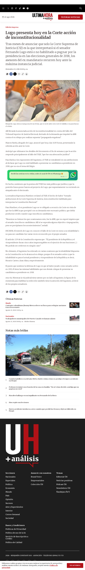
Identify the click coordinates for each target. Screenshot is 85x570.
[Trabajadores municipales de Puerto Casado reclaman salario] (74, 318)
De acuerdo (75, 565)
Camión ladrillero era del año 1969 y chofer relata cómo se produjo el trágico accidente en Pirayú (43, 380)
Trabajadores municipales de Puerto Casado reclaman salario (30, 319)
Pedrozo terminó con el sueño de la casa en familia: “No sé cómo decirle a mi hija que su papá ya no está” (44, 388)
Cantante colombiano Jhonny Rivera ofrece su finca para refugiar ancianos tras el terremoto (36, 306)
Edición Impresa (12, 27)
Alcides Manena (29, 321)
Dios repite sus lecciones (19, 402)
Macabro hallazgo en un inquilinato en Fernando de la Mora (32, 396)
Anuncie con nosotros (41, 473)
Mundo (8, 303)
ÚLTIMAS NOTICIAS (70, 17)
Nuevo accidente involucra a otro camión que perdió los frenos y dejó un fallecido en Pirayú (42, 410)
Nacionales (10, 316)
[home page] (42, 17)
